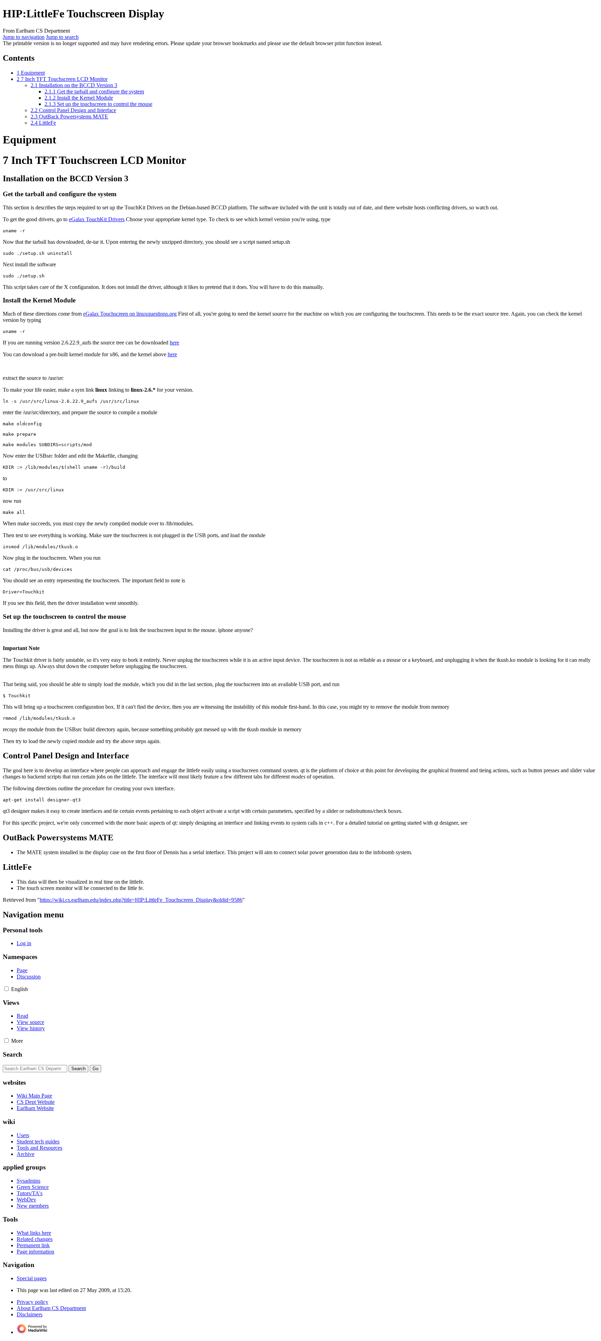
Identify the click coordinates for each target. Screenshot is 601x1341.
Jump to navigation (24, 37)
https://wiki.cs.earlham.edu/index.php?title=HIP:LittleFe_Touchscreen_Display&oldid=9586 (141, 900)
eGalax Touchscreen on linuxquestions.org (130, 314)
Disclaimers (29, 1314)
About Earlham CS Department (51, 1308)
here (174, 342)
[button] (6, 988)
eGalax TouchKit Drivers (97, 219)
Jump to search (62, 37)
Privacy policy (32, 1302)
